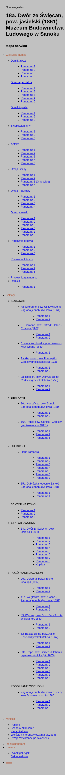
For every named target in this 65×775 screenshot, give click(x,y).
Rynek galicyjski (20, 753)
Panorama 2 (28, 69)
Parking (15, 724)
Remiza (15, 280)
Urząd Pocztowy (20, 190)
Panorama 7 (43, 477)
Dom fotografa (19, 107)
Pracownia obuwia (22, 240)
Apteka (15, 144)
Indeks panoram (15, 743)
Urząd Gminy (18, 169)
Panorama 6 (28, 235)
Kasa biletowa (19, 731)
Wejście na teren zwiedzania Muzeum (33, 734)
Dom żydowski (19, 212)
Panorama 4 (28, 76)
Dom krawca (18, 60)
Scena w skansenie (22, 728)
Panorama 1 (28, 66)
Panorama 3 (28, 73)
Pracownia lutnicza (22, 259)
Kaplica (40, 564)
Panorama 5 (28, 101)
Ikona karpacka (30, 451)
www (9, 762)
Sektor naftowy (19, 756)
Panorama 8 (43, 561)
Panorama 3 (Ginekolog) (35, 181)
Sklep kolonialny (20, 125)
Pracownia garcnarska (24, 277)
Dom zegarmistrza (21, 82)
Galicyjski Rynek (16, 54)
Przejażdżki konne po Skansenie (30, 738)
